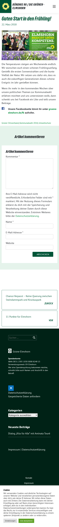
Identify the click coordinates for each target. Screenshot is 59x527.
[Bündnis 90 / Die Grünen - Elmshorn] (5, 6)
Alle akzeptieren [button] (26, 521)
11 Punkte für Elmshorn (29, 318)
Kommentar (13, 156)
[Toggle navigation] (54, 6)
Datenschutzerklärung (27, 216)
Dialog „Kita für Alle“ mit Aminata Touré (29, 433)
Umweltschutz (45, 123)
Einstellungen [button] (10, 521)
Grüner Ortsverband (10, 123)
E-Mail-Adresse (14, 232)
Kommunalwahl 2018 (28, 123)
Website (10, 243)
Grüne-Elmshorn (21, 351)
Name (9, 221)
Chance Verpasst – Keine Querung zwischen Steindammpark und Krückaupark (29, 300)
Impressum (14, 449)
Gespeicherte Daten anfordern (24, 396)
